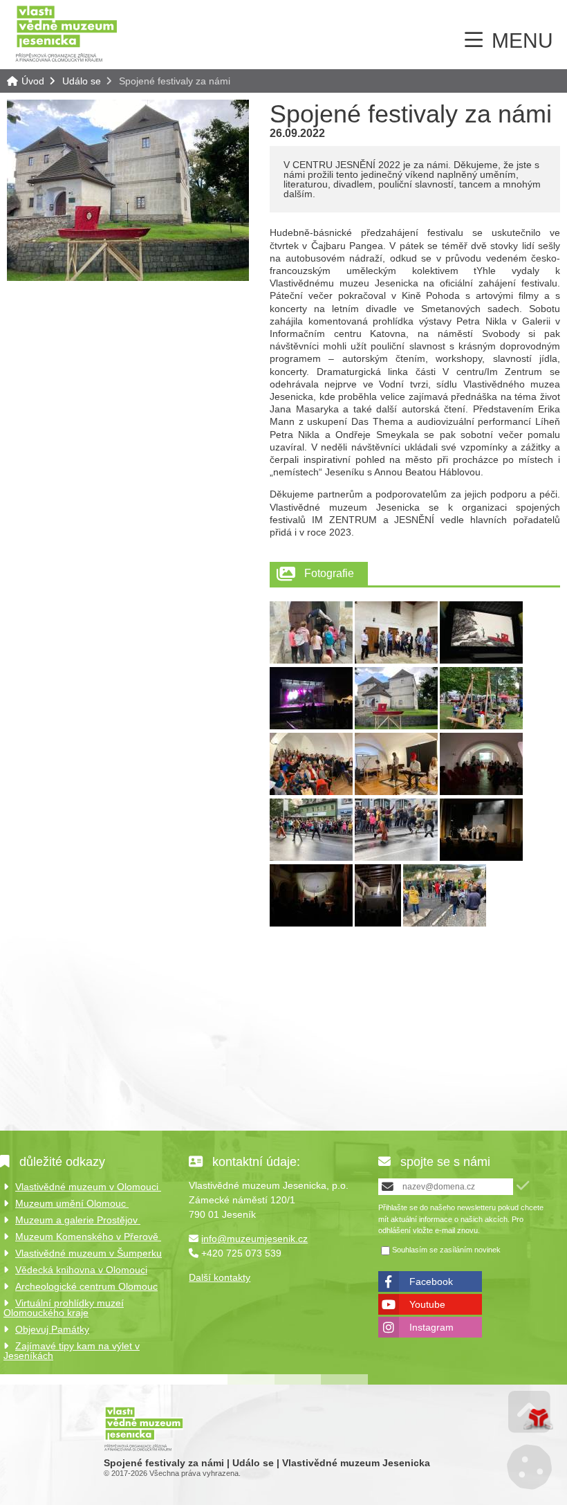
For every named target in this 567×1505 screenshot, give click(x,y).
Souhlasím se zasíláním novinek (446, 1250)
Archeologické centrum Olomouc (86, 1286)
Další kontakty (219, 1277)
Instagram (431, 1327)
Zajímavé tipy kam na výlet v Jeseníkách (71, 1350)
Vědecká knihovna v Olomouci (81, 1269)
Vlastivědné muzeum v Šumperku (88, 1253)
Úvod (66, 32)
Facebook (431, 1281)
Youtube (427, 1304)
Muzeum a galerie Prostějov (77, 1219)
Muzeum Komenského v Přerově (88, 1236)
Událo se (81, 81)
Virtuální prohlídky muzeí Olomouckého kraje (63, 1307)
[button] (522, 1185)
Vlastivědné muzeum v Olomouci (88, 1186)
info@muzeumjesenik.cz (254, 1238)
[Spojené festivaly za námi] (128, 277)
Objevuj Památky (52, 1329)
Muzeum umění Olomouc (72, 1203)
